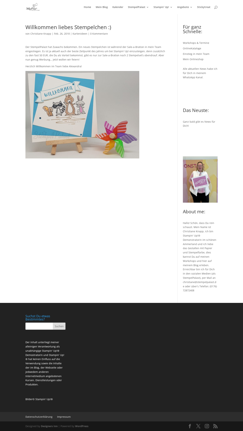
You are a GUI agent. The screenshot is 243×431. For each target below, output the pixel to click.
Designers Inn (49, 426)
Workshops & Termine (196, 43)
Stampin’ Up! (161, 7)
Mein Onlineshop (193, 59)
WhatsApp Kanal (193, 77)
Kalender (117, 7)
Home (87, 7)
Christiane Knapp (40, 33)
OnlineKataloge (192, 48)
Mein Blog (102, 7)
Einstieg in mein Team (196, 54)
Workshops (189, 261)
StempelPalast (136, 7)
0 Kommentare (99, 33)
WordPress (81, 426)
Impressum (64, 416)
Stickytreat (203, 7)
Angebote (183, 7)
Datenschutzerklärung (38, 416)
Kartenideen (80, 33)
